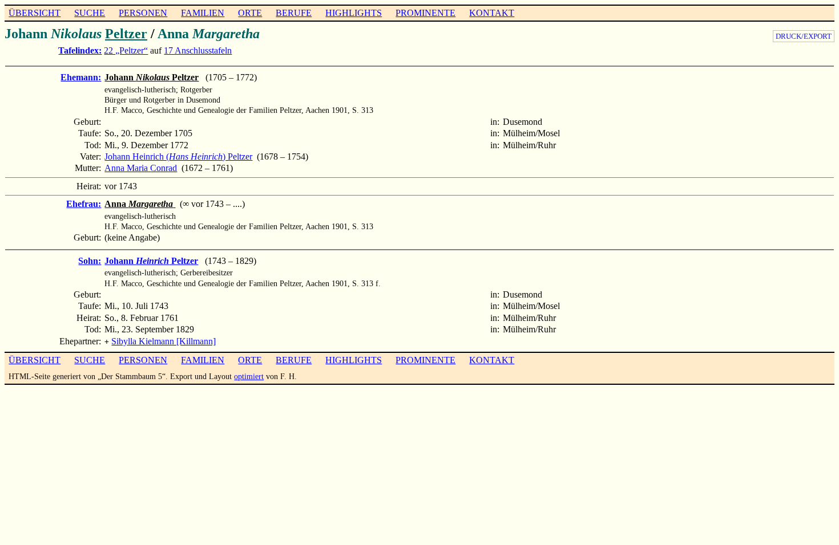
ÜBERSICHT (34, 13)
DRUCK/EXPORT (804, 36)
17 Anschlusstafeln (198, 50)
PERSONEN (143, 13)
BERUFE (294, 13)
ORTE (250, 13)
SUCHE (89, 13)
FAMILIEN (202, 13)
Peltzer (126, 33)
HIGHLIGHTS (353, 13)
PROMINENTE (425, 13)
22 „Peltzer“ (126, 50)
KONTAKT (491, 13)
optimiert (249, 376)
